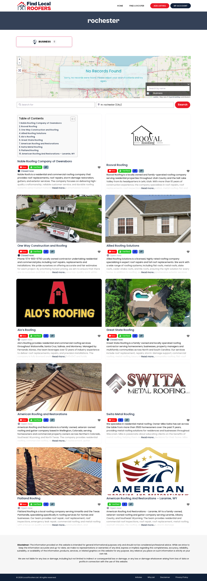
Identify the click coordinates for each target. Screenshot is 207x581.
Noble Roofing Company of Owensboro (41, 123)
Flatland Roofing (29, 150)
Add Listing (160, 5)
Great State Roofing (32, 140)
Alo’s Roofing (28, 136)
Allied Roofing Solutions (33, 133)
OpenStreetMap (174, 97)
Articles (138, 577)
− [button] (19, 62)
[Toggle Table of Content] (71, 119)
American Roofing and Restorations (40, 143)
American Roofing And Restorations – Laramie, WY (48, 153)
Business (45, 41)
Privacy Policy (182, 577)
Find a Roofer (136, 5)
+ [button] (19, 59)
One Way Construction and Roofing (39, 129)
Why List (151, 577)
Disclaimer (165, 577)
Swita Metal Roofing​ (31, 147)
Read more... (59, 188)
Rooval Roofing (29, 126)
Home (120, 5)
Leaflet (155, 97)
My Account (180, 5)
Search (184, 104)
